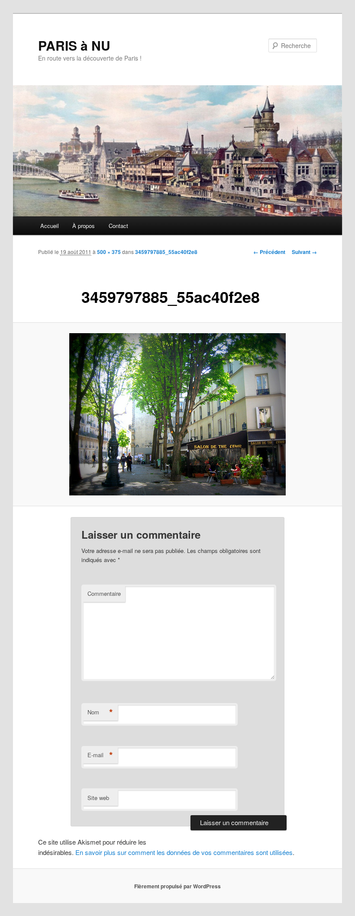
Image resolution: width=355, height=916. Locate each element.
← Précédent (269, 252)
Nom (100, 712)
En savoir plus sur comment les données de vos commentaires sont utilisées (184, 852)
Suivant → (304, 252)
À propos (83, 226)
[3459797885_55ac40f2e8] (177, 414)
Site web (98, 798)
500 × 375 (109, 252)
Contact (118, 226)
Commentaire (104, 593)
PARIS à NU (74, 45)
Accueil (49, 226)
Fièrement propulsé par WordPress (177, 886)
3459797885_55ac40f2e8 (166, 252)
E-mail (100, 755)
